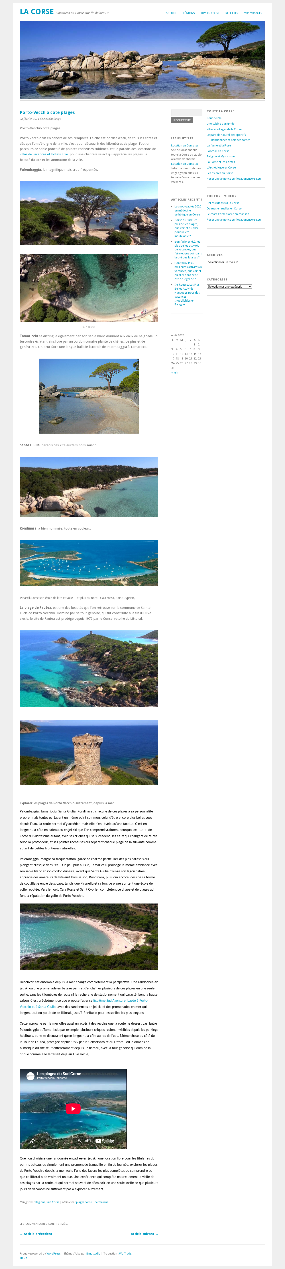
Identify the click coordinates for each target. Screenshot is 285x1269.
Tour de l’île (214, 118)
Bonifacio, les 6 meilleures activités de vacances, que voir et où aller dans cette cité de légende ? (189, 271)
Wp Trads (125, 1253)
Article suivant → (144, 1234)
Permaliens (101, 1202)
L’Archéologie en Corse (221, 167)
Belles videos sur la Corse (223, 203)
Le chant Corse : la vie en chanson (228, 214)
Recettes (232, 13)
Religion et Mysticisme (221, 156)
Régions (189, 13)
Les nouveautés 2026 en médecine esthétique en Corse (188, 210)
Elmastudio (93, 1253)
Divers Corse (210, 13)
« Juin (174, 372)
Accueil (171, 13)
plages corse (84, 1202)
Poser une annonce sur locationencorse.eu (234, 178)
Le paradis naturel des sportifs (226, 134)
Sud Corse (53, 1202)
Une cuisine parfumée (220, 123)
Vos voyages (253, 13)
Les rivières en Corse (220, 173)
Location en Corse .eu (185, 145)
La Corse (37, 11)
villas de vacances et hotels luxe (44, 154)
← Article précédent (36, 1234)
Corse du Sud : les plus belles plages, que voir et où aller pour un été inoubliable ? (186, 228)
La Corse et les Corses (221, 162)
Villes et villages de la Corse (224, 129)
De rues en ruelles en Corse (224, 208)
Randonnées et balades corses (230, 140)
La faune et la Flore (219, 145)
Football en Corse (218, 151)
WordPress (54, 1253)
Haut (23, 1258)
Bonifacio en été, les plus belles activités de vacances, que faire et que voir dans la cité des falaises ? (188, 249)
